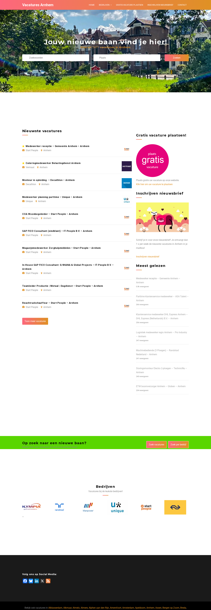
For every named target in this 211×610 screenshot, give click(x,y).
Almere (84, 607)
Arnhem (150, 607)
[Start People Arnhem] (120, 507)
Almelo (76, 607)
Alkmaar (67, 607)
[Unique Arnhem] (91, 507)
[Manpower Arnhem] (62, 507)
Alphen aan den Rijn (99, 607)
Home (92, 5)
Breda (183, 607)
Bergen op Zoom (170, 607)
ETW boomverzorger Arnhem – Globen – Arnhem (161, 386)
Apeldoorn (140, 607)
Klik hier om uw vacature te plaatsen (154, 184)
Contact (182, 5)
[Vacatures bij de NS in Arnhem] (149, 507)
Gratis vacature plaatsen (129, 5)
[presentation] (22, 517)
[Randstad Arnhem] (33, 507)
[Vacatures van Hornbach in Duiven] (178, 507)
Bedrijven (104, 5)
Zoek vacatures (156, 444)
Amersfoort (115, 607)
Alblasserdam (55, 607)
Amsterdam (128, 607)
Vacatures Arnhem (37, 5)
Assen (158, 607)
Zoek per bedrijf (178, 444)
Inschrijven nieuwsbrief (160, 5)
